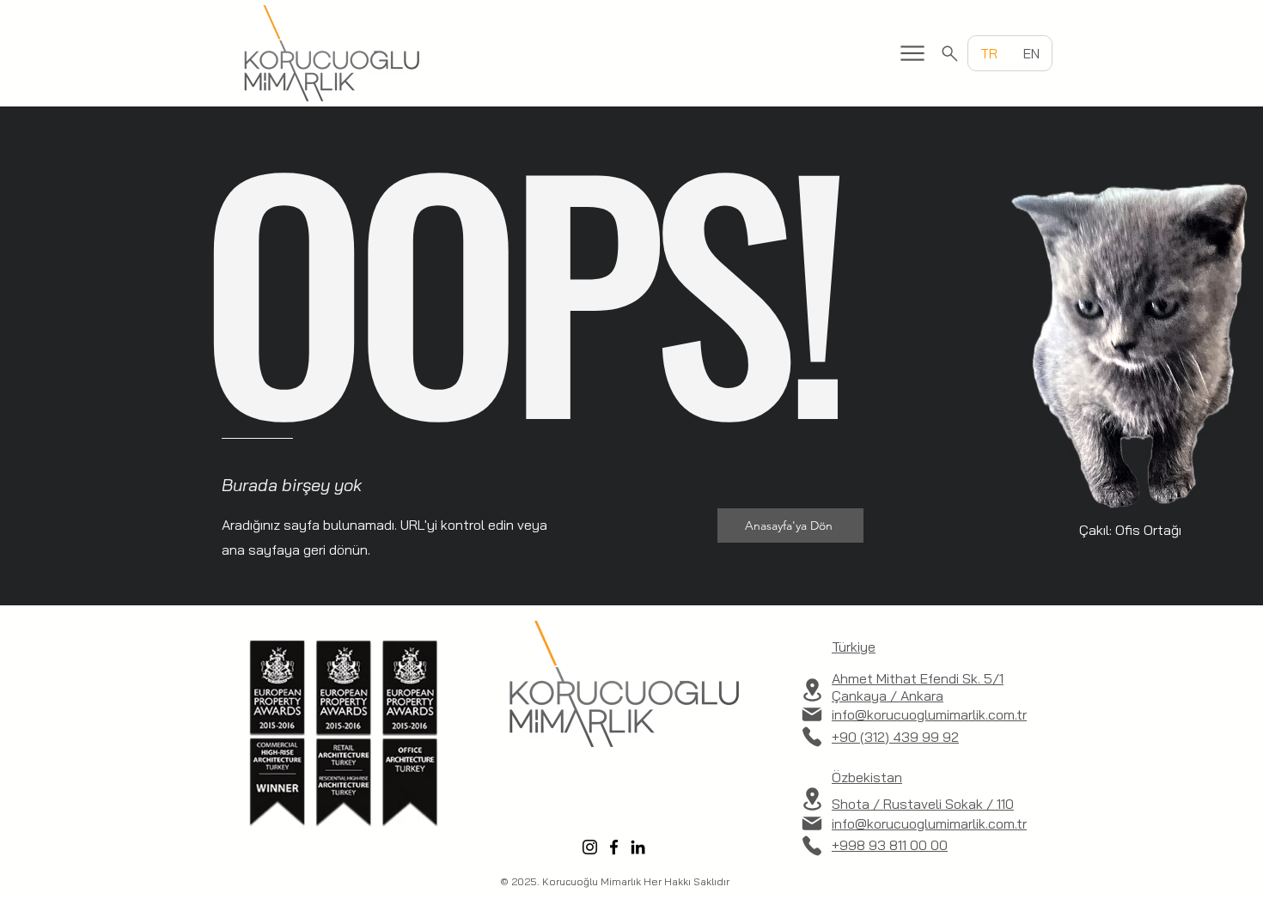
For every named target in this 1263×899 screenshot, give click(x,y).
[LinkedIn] (638, 847)
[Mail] (812, 714)
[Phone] (812, 737)
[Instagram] (590, 847)
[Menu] (912, 53)
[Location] (812, 690)
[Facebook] (614, 847)
